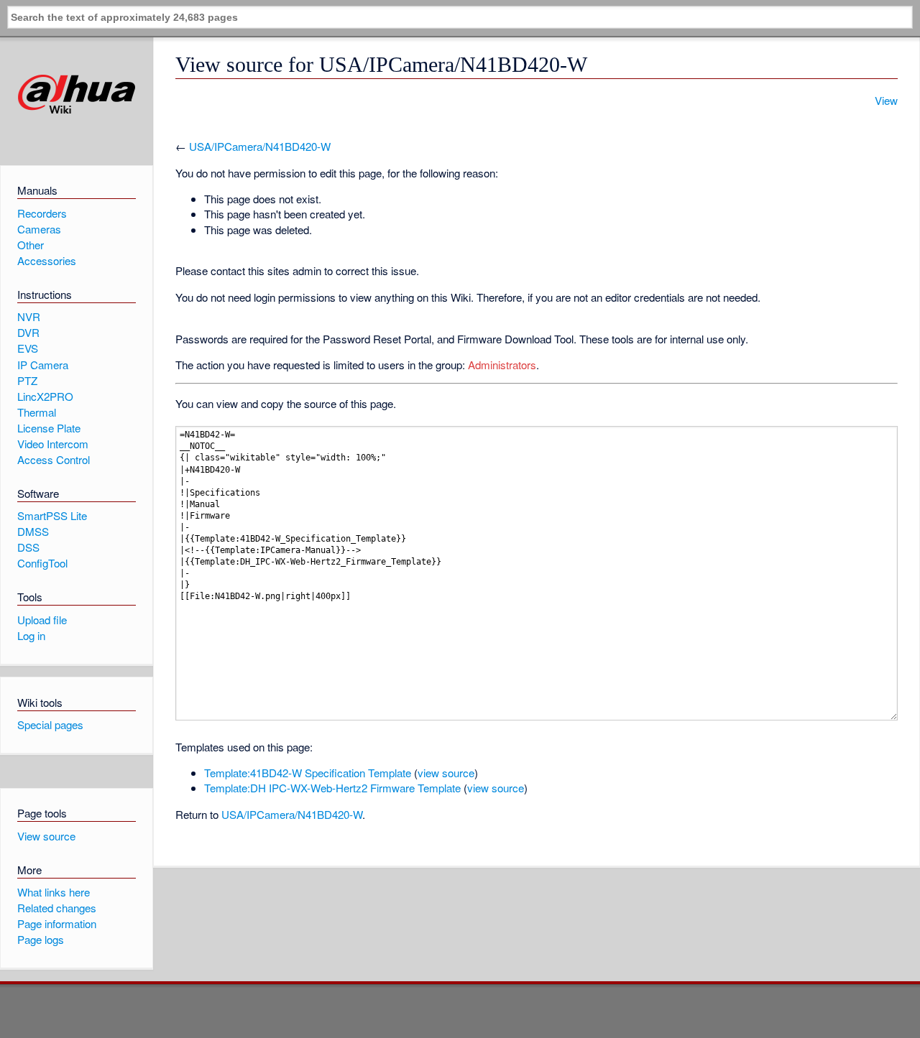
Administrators (502, 364)
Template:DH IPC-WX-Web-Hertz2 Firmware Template (332, 787)
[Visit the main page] (77, 94)
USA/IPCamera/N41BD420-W (260, 146)
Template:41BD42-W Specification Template (307, 772)
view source (446, 772)
